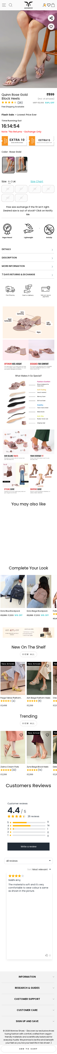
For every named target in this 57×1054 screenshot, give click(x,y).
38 (34, 189)
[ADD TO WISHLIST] (51, 26)
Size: (22, 181)
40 (7, 198)
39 (48, 189)
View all (28, 654)
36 (7, 189)
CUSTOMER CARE (27, 1010)
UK (14, 181)
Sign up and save (27, 1021)
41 (21, 198)
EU (9, 181)
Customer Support (27, 999)
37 (21, 189)
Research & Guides (27, 988)
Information (27, 976)
